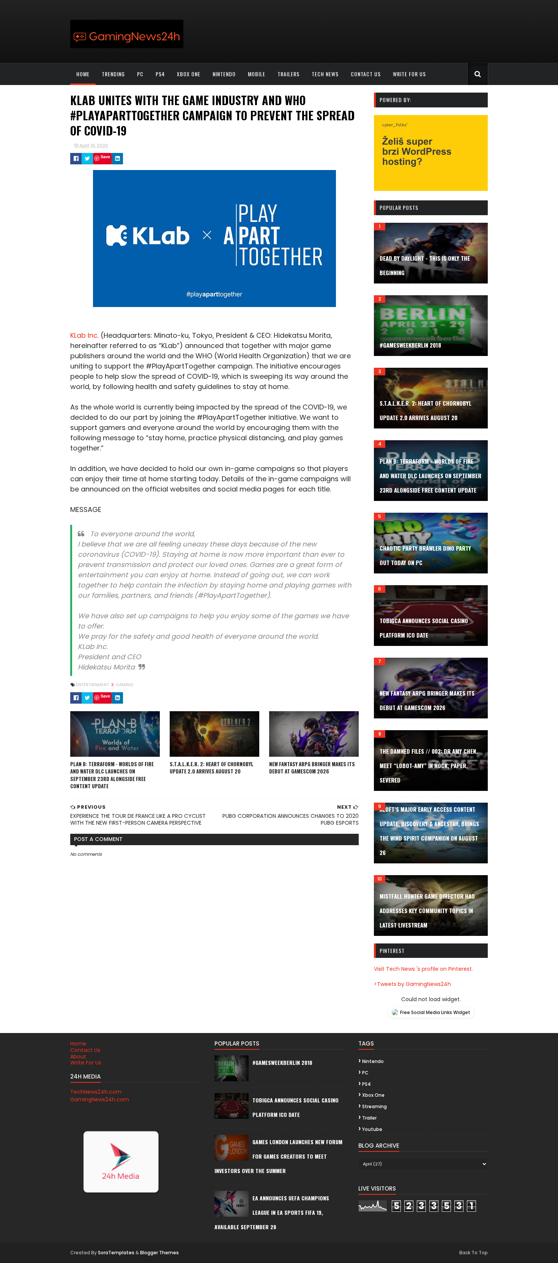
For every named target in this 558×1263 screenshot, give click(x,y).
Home (83, 74)
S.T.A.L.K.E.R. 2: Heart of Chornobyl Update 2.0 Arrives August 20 (212, 767)
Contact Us (85, 1050)
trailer (369, 1118)
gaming (124, 685)
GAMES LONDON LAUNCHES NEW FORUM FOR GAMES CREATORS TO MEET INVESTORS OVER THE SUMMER (278, 1156)
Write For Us (85, 1062)
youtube (372, 1129)
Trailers (288, 74)
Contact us (366, 74)
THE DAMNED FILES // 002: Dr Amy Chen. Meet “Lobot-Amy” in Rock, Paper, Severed (429, 765)
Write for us (409, 74)
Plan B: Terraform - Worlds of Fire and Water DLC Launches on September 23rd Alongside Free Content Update (112, 775)
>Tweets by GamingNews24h (412, 984)
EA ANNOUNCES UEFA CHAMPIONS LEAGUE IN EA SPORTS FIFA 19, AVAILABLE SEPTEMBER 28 (271, 1212)
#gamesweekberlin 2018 (410, 345)
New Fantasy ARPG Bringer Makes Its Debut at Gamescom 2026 (312, 767)
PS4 (160, 74)
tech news (325, 74)
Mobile (256, 74)
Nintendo (224, 74)
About (78, 1056)
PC (140, 74)
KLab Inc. (84, 335)
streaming (374, 1106)
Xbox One (188, 74)
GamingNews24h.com (99, 1099)
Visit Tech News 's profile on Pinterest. (423, 969)
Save (105, 156)
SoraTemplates (116, 1252)
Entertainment (93, 685)
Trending (113, 74)
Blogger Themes (159, 1252)
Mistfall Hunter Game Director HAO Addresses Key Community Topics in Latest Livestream (427, 910)
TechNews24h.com (95, 1092)
